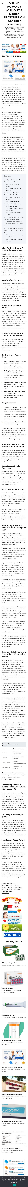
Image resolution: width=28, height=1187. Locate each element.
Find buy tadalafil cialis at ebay (12, 1067)
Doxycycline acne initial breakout (12, 887)
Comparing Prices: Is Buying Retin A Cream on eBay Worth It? (13, 230)
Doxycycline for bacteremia (11, 1148)
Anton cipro (5, 893)
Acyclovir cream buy (8, 1015)
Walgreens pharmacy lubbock (12, 1094)
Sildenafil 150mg (7, 988)
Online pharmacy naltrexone (11, 1040)
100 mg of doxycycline (8, 883)
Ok (14, 1184)
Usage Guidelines (14, 201)
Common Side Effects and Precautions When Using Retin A (13, 224)
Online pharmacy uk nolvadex (12, 1121)
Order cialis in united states (10, 885)
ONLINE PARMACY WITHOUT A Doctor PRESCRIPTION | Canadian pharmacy (14, 14)
